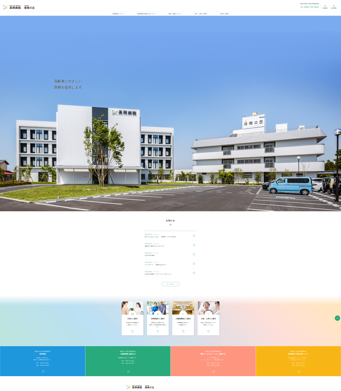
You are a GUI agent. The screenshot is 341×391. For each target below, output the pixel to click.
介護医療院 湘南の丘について (146, 13)
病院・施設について (175, 13)
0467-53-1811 (309, 7)
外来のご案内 (224, 13)
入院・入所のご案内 (200, 13)
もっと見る (170, 284)
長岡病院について (118, 13)
